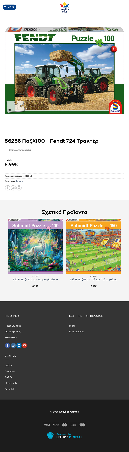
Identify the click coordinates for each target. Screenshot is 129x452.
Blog (72, 325)
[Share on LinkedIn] (19, 187)
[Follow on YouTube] (24, 345)
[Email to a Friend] (13, 187)
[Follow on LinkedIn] (19, 345)
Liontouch (11, 383)
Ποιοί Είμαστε (13, 325)
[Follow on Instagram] (13, 345)
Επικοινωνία (76, 331)
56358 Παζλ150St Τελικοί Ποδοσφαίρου (93, 279)
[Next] (121, 255)
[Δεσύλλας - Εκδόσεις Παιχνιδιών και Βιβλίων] (64, 7)
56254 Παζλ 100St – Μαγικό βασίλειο (35, 279)
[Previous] (8, 255)
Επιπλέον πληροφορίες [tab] (20, 150)
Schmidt (20, 181)
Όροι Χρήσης (13, 331)
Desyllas (10, 371)
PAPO (8, 377)
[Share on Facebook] (7, 187)
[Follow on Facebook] (7, 345)
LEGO (8, 365)
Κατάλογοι (11, 337)
